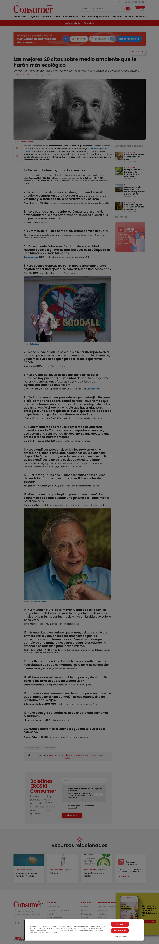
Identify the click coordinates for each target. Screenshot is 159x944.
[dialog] (84, 930)
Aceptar (120, 924)
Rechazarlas (120, 930)
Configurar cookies (120, 936)
